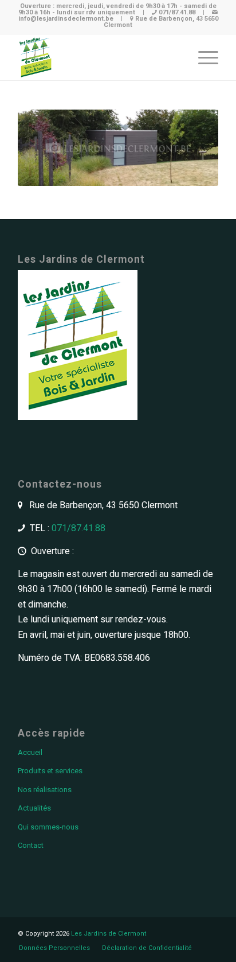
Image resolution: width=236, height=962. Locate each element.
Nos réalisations (45, 789)
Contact (31, 845)
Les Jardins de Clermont (108, 933)
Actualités (34, 808)
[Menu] (202, 57)
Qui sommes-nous (48, 827)
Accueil (30, 752)
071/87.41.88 (177, 12)
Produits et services (50, 770)
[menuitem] (54, 948)
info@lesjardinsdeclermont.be (65, 18)
